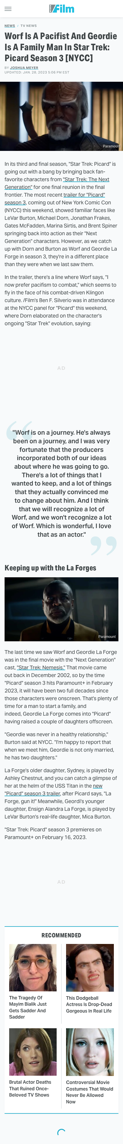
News (10, 26)
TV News (29, 26)
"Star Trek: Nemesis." (41, 667)
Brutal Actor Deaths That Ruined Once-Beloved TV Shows (30, 1088)
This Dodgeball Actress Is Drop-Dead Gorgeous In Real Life (89, 1004)
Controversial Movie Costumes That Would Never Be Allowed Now (89, 1092)
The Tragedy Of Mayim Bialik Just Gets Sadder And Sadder (28, 1007)
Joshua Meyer (24, 68)
